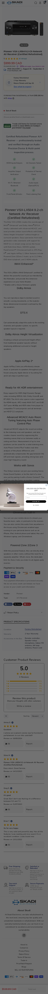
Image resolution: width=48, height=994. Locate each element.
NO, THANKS (36, 505)
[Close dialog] (46, 485)
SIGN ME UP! (36, 501)
